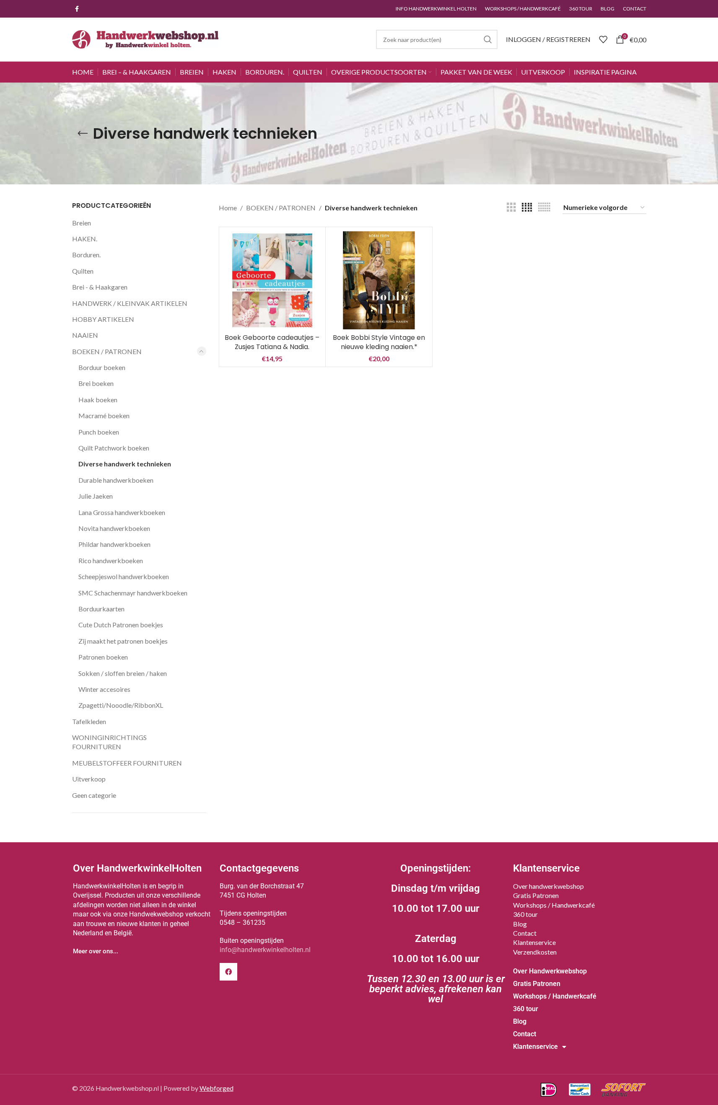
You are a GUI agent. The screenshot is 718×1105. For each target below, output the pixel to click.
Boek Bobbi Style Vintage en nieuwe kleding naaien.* (379, 342)
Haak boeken (97, 400)
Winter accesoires (104, 689)
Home (228, 208)
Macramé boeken (104, 415)
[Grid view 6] (544, 208)
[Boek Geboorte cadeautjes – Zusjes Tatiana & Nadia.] (272, 280)
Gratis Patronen (536, 895)
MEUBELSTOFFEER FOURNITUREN (127, 763)
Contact (525, 933)
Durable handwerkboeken (115, 480)
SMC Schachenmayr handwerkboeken (132, 593)
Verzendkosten (535, 952)
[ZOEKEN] (488, 39)
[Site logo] (145, 38)
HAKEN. (84, 239)
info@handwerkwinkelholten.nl (265, 950)
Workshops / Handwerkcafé (554, 905)
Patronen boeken (103, 657)
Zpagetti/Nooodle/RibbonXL (120, 705)
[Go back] (82, 133)
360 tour (525, 914)
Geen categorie (94, 795)
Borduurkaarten (101, 609)
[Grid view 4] (527, 208)
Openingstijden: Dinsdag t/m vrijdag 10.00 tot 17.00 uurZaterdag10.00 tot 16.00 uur (436, 933)
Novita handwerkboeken (114, 528)
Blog (520, 924)
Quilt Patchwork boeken (113, 448)
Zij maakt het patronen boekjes (123, 641)
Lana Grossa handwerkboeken (121, 512)
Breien (81, 223)
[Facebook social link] (77, 9)
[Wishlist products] (603, 39)
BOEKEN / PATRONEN (107, 351)
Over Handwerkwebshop (550, 971)
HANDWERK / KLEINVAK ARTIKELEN (129, 303)
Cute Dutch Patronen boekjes (120, 625)
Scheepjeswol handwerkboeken (123, 576)
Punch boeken (98, 432)
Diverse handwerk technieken (124, 464)
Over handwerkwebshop (548, 886)
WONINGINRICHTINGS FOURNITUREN (109, 741)
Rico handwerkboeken (110, 560)
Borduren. (86, 255)
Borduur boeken (101, 367)
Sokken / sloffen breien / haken (122, 673)
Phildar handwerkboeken (114, 544)
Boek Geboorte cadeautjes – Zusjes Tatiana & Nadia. (272, 342)
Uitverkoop (89, 779)
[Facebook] (228, 972)
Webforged (216, 1088)
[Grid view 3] (511, 208)
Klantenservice (534, 942)
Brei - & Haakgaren (99, 287)
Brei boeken (96, 383)
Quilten (82, 271)
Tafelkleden (89, 721)
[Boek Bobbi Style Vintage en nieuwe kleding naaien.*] (379, 280)
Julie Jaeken (95, 496)
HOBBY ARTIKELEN (103, 319)
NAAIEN (85, 335)
